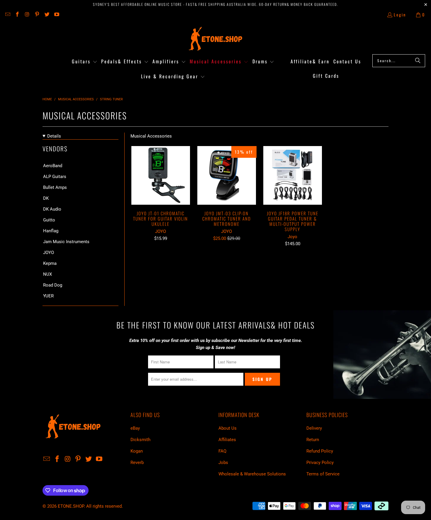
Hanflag (50, 230)
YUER (48, 296)
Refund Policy (319, 451)
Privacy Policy (320, 462)
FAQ (222, 451)
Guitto (49, 220)
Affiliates (227, 439)
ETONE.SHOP (71, 506)
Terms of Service (323, 474)
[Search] (417, 60)
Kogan (136, 451)
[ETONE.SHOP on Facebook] (17, 14)
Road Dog (52, 285)
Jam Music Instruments (66, 241)
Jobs (223, 462)
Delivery (314, 428)
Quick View (160, 188)
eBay (135, 428)
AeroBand (52, 165)
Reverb (137, 462)
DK (46, 198)
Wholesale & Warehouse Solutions (252, 474)
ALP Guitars (54, 176)
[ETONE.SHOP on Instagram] (27, 14)
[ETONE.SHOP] (216, 38)
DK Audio (52, 209)
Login (400, 14)
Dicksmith (140, 439)
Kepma (50, 263)
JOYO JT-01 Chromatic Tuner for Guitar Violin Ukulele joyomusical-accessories (160, 175)
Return (312, 439)
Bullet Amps (55, 187)
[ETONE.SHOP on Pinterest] (37, 14)
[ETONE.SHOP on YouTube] (57, 14)
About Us (227, 428)
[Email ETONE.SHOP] (7, 14)
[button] (84, 61)
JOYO (48, 252)
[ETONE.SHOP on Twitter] (47, 14)
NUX (47, 274)
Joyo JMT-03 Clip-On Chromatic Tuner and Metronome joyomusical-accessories (226, 175)
